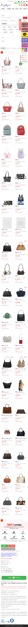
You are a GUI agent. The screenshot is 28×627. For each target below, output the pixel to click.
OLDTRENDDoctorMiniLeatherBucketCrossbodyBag (12, 324)
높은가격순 (19, 48)
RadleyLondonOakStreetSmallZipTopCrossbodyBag (12, 393)
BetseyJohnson (19, 322)
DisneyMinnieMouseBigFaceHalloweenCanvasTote (12, 161)
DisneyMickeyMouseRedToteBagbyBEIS (10, 115)
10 (21, 520)
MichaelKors (19, 252)
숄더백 (15, 27)
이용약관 (20, 541)
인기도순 (8, 48)
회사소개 (7, 541)
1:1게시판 (25, 57)
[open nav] (22, 5)
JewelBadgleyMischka (7, 438)
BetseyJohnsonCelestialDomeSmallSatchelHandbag (12, 510)
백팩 (17, 29)
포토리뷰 (25, 55)
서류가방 (11, 32)
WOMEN (12, 20)
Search (25, 17)
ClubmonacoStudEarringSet (7, 231)
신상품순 (3, 48)
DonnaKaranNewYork (21, 368)
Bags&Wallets (4, 20)
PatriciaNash (19, 299)
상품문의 (25, 59)
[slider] (4, 73)
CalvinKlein (5, 345)
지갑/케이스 (11, 29)
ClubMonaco (5, 229)
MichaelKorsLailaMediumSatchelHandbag (10, 463)
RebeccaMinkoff (20, 345)
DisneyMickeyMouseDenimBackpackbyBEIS (11, 138)
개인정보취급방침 (14, 541)
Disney (4, 90)
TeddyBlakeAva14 (5, 254)
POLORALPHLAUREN (7, 415)
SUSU (18, 415)
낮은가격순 (14, 48)
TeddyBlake (5, 252)
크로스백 (9, 27)
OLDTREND (5, 322)
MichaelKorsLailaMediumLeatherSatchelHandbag (12, 301)
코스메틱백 (5, 32)
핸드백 (4, 27)
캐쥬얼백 (4, 29)
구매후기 (25, 53)
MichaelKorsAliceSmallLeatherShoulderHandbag (12, 370)
